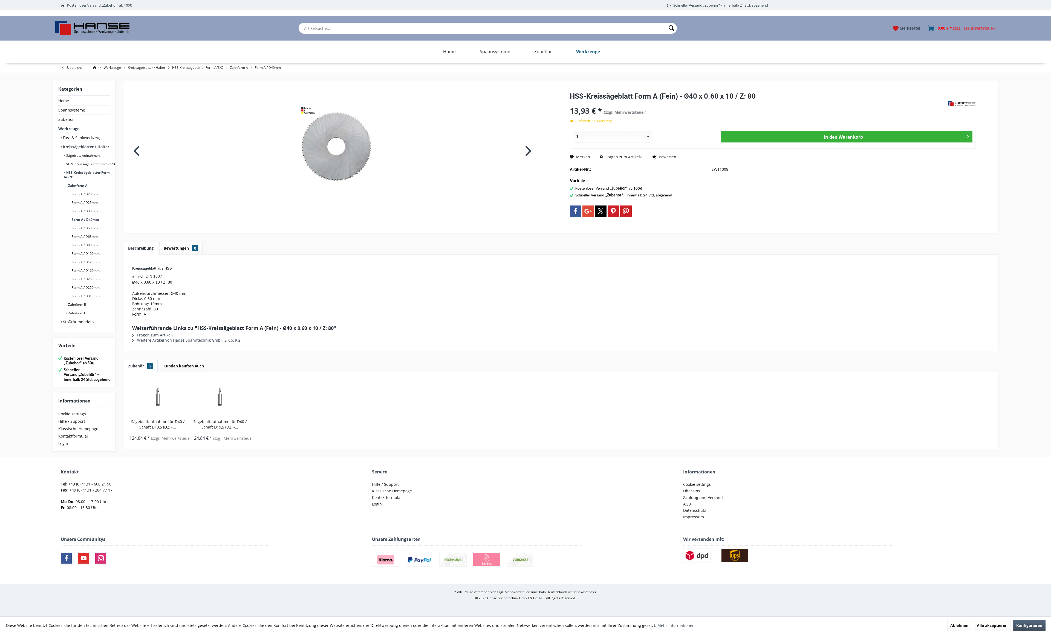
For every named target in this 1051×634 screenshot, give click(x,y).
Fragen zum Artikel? (623, 156)
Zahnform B (76, 304)
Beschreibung (141, 248)
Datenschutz (694, 510)
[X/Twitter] (601, 211)
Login (63, 443)
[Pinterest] (613, 211)
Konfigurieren (1029, 625)
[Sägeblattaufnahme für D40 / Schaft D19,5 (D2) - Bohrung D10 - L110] (220, 397)
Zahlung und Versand (703, 497)
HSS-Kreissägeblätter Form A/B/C (87, 174)
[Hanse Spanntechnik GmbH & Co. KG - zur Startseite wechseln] (92, 28)
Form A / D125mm (85, 262)
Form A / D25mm (84, 202)
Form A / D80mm (84, 245)
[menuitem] (488, 28)
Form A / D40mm (85, 219)
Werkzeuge (68, 128)
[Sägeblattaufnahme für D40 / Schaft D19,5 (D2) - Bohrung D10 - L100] (157, 397)
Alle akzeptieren (992, 625)
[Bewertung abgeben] (758, 103)
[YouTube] (83, 558)
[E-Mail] (626, 211)
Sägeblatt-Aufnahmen (82, 155)
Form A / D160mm (85, 270)
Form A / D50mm (84, 228)
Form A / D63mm (84, 236)
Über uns (691, 490)
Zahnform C (76, 313)
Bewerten (667, 156)
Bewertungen (180, 248)
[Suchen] (671, 28)
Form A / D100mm (85, 253)
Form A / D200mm (85, 279)
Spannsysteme (71, 110)
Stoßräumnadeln (78, 321)
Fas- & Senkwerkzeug (82, 137)
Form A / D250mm (85, 287)
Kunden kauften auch (183, 366)
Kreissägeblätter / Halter (85, 146)
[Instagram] (100, 558)
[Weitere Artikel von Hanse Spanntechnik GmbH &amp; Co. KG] (961, 103)
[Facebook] (575, 211)
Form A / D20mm (84, 194)
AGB (687, 504)
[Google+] (588, 211)
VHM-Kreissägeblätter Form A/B (90, 164)
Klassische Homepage (78, 428)
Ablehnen (959, 625)
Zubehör (66, 119)
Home (63, 100)
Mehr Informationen (676, 625)
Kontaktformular (73, 436)
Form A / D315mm (85, 296)
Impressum (693, 516)
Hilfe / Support (71, 421)
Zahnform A (77, 185)
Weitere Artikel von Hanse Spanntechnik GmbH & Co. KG (188, 340)
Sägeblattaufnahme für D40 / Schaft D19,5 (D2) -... (157, 424)
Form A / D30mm (84, 211)
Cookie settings (72, 413)
